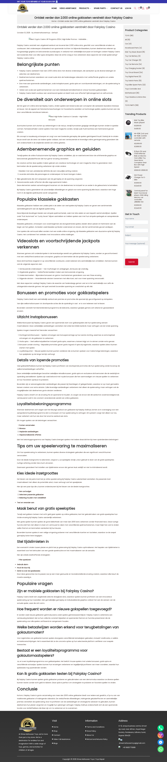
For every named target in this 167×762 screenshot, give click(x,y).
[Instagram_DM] (161, 735)
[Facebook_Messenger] (161, 742)
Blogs (55, 743)
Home (54, 21)
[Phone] (161, 728)
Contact (56, 735)
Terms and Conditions (95, 727)
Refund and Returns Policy (96, 739)
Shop (55, 731)
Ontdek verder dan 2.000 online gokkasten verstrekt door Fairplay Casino (66, 27)
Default (55, 33)
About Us (90, 735)
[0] (139, 8)
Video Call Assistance (61, 739)
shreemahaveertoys (42, 33)
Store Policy (91, 731)
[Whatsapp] (161, 749)
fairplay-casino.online (25, 58)
